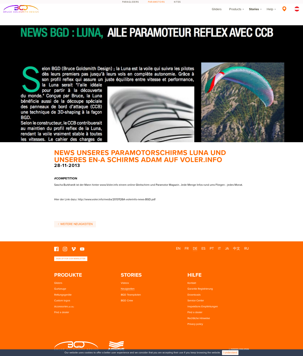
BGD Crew (127, 300)
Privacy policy (195, 324)
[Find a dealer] (284, 9)
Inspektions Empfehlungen (202, 306)
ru (246, 248)
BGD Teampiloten (131, 294)
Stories (254, 9)
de (195, 248)
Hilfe (194, 275)
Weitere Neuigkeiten (76, 224)
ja (227, 248)
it (219, 248)
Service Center (195, 300)
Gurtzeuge (60, 288)
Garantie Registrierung (200, 288)
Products (235, 9)
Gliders (216, 9)
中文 (236, 248)
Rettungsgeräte (63, 294)
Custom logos (62, 300)
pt (212, 248)
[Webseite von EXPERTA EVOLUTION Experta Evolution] (239, 348)
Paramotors (156, 2)
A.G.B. (71, 307)
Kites (177, 2)
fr (187, 248)
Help (270, 9)
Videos (125, 283)
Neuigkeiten (127, 288)
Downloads (194, 294)
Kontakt (191, 283)
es (203, 248)
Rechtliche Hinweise (198, 318)
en (178, 248)
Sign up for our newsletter (70, 259)
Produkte (68, 275)
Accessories (61, 306)
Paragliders (130, 2)
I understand (230, 352)
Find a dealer (61, 312)
